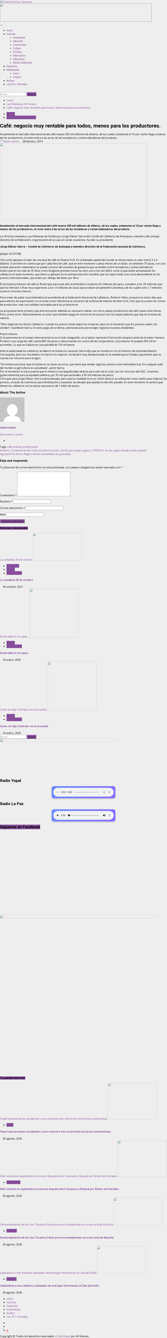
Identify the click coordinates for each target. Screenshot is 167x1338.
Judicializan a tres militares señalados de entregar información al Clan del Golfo (48, 1273)
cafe (9, 447)
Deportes (12, 66)
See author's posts (11, 434)
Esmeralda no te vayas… (14, 636)
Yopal (10, 1125)
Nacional (18, 41)
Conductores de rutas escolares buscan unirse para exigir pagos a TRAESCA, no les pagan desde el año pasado (73, 450)
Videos (17, 77)
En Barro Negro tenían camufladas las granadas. (35, 454)
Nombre (6, 501)
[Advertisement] (76, 20)
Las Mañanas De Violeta (21, 117)
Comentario (8, 495)
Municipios (19, 55)
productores (30, 447)
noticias (11, 34)
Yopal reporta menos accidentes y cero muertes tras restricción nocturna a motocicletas (53, 1118)
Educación (19, 59)
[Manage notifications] (7, 1330)
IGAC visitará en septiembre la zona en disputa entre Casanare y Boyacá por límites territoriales (58, 1176)
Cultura (17, 48)
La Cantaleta (14, 573)
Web (3, 514)
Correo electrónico (12, 508)
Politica (17, 51)
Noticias (11, 1279)
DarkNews (63, 1336)
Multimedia (13, 69)
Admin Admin (11, 141)
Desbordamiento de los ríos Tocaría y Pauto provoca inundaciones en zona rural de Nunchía (56, 1224)
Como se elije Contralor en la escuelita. (23, 709)
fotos (16, 73)
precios (17, 447)
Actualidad (19, 37)
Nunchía (12, 1230)
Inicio (10, 30)
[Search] (1, 90)
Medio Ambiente (22, 62)
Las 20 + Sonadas (17, 84)
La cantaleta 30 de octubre (16, 559)
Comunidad (19, 44)
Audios (11, 80)
